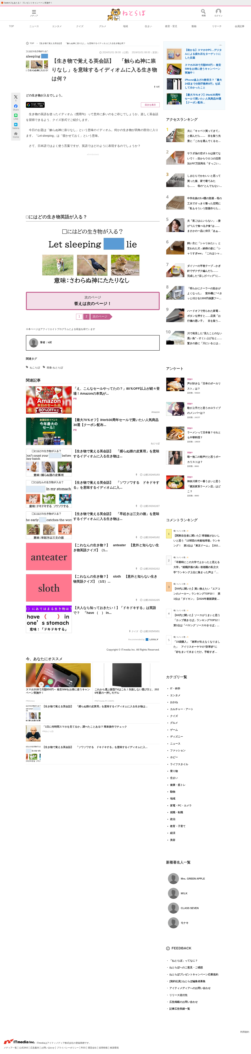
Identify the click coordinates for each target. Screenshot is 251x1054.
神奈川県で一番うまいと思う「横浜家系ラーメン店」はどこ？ (204, 486)
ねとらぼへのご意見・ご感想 (184, 967)
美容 (172, 839)
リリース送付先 (176, 995)
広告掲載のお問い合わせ (182, 1001)
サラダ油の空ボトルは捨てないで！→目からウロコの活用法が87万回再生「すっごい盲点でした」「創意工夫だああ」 (204, 163)
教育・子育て (178, 826)
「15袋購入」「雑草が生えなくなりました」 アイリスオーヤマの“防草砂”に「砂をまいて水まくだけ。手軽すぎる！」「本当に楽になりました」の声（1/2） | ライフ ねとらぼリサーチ (196, 651)
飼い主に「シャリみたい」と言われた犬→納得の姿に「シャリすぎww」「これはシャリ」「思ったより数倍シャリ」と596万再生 (204, 253)
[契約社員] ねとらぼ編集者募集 (185, 981)
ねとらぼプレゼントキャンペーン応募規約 (192, 974)
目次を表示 (150, 105)
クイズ (79, 26)
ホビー (174, 757)
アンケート (175, 368)
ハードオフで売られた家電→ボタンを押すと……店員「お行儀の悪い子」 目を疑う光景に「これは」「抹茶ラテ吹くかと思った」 (204, 320)
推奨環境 (114, 1047)
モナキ (185, 922)
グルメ (102, 26)
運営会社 (92, 1047)
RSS (83, 1047)
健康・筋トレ (178, 784)
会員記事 (239, 26)
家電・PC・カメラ (181, 805)
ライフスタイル (179, 764)
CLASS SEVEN (190, 908)
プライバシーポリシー (68, 1047)
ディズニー (176, 736)
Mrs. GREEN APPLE (193, 878)
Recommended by (136, 639)
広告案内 (35, 1047)
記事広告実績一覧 (178, 1008)
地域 (125, 26)
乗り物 (174, 771)
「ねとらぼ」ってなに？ (182, 960)
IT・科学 (175, 688)
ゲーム (174, 729)
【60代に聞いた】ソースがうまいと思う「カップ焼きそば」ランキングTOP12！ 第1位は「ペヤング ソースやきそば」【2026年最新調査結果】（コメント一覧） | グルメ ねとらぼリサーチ (198, 625)
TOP (11, 26)
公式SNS (24, 1047)
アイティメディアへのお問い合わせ (188, 988)
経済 (172, 832)
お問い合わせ (48, 1047)
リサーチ (217, 26)
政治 (172, 819)
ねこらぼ (35, 367)
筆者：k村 (46, 342)
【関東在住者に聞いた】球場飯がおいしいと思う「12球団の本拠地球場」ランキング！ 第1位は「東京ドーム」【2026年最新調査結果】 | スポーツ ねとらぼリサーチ (196, 545)
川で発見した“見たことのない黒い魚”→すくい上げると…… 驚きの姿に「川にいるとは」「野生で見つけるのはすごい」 (206, 343)
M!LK (184, 893)
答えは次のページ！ (93, 303)
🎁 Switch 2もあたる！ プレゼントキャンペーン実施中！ (27, 3)
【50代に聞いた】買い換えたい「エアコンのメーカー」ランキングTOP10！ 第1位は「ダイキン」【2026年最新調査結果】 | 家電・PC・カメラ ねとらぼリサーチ (196, 598)
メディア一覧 (10, 1047)
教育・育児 (171, 26)
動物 (194, 26)
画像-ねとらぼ (55, 367)
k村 (158, 86)
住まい (148, 26)
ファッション (178, 750)
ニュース (34, 26)
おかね (174, 702)
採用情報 (103, 1047)
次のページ (100, 316)
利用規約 (244, 1032)
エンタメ (57, 26)
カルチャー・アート (181, 709)
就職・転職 (176, 812)
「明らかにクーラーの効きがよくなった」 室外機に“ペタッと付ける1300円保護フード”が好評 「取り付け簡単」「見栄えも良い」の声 (204, 298)
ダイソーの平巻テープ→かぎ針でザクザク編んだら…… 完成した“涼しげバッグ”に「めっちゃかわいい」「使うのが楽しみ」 (204, 275)
